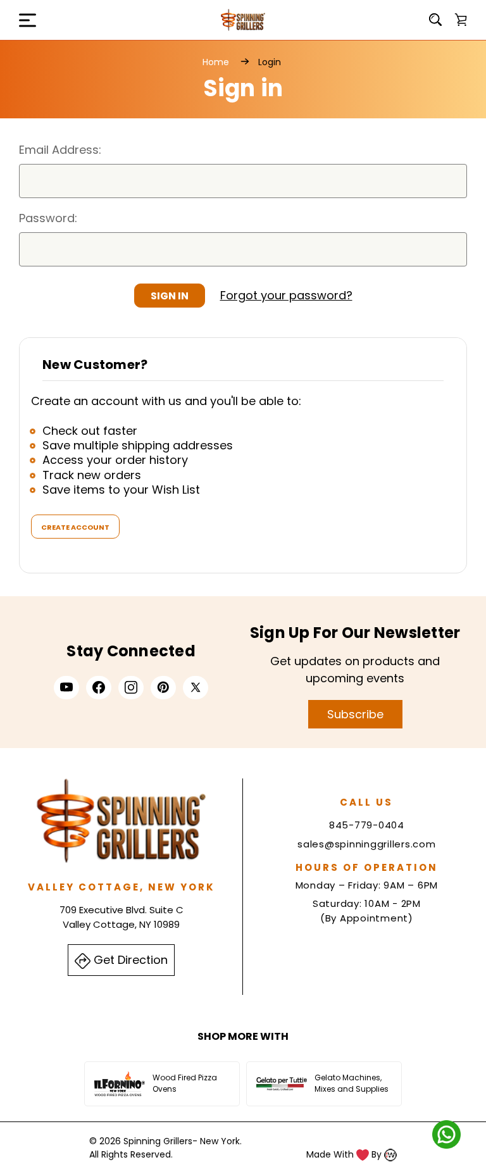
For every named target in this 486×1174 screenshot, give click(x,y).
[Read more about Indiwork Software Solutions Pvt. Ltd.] (390, 1154)
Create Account (75, 527)
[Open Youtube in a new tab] (66, 687)
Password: (48, 218)
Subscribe (355, 714)
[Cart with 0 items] (460, 19)
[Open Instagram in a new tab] (131, 687)
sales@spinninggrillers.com (366, 844)
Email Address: (60, 150)
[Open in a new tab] (195, 687)
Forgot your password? (286, 295)
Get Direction (129, 960)
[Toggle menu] (19, 20)
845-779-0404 (366, 825)
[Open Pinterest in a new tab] (163, 687)
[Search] (435, 19)
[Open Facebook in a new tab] (98, 687)
